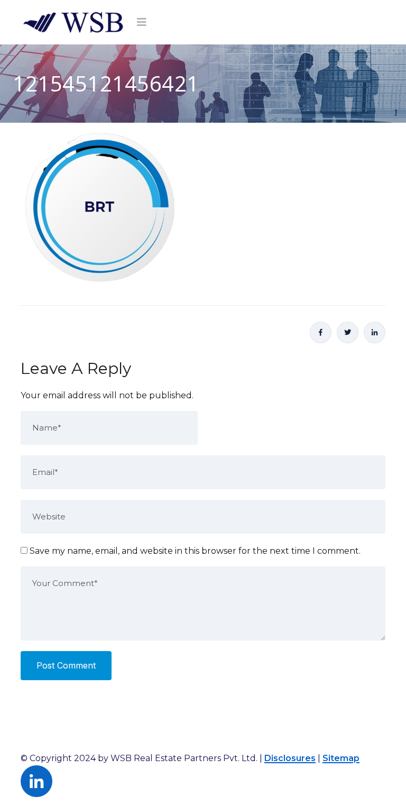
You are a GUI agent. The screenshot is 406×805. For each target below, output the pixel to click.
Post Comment (66, 665)
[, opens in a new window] (320, 332)
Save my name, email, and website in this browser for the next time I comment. (195, 551)
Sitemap (340, 758)
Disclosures (290, 758)
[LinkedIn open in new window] (374, 332)
